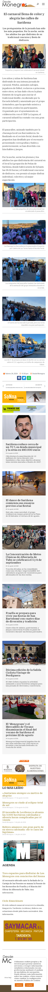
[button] (19, 378)
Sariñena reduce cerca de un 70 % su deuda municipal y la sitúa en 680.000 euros (23, 447)
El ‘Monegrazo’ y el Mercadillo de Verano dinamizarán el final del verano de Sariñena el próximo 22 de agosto (21, 730)
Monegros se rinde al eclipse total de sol (22, 804)
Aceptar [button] (29, 985)
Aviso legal (8, 977)
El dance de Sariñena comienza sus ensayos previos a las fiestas (20, 503)
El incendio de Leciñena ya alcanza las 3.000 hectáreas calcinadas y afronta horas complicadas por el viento (23, 816)
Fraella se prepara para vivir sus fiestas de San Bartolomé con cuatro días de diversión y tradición (23, 617)
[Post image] (24, 427)
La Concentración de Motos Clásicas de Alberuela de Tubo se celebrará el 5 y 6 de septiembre (24, 558)
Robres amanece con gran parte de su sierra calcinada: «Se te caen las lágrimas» (23, 830)
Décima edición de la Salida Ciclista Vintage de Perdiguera (23, 672)
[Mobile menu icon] (43, 4)
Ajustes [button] (19, 985)
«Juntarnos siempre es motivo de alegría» (22, 794)
